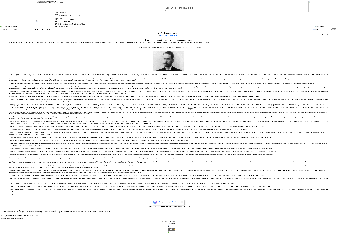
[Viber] (45, 29)
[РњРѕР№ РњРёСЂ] (50, 29)
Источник (12, 194)
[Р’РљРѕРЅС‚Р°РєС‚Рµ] (38, 29)
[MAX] (35, 29)
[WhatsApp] (47, 29)
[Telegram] (42, 29)
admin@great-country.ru (170, 221)
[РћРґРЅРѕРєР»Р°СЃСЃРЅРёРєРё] (40, 29)
